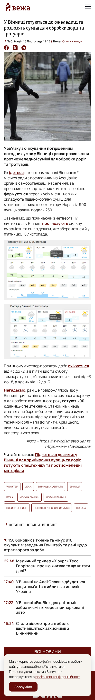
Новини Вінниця (16, 508)
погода (81, 508)
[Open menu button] (88, 7)
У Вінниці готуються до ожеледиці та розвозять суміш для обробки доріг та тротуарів (44, 28)
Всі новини (47, 651)
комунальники (29, 497)
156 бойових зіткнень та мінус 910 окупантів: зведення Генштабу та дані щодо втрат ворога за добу (45, 545)
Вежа (9, 497)
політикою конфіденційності (57, 676)
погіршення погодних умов (51, 508)
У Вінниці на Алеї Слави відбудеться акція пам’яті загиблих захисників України (50, 586)
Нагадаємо (14, 390)
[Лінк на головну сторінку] (18, 7)
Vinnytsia (12, 486)
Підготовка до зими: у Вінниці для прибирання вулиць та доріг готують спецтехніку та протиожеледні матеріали (43, 462)
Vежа (28, 486)
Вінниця (75, 486)
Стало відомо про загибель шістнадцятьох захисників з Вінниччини (42, 628)
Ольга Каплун (72, 41)
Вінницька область (50, 486)
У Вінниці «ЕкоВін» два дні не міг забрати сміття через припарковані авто (50, 607)
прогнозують (55, 223)
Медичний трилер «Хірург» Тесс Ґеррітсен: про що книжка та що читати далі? (53, 565)
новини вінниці (56, 497)
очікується (78, 366)
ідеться (16, 172)
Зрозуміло (23, 686)
